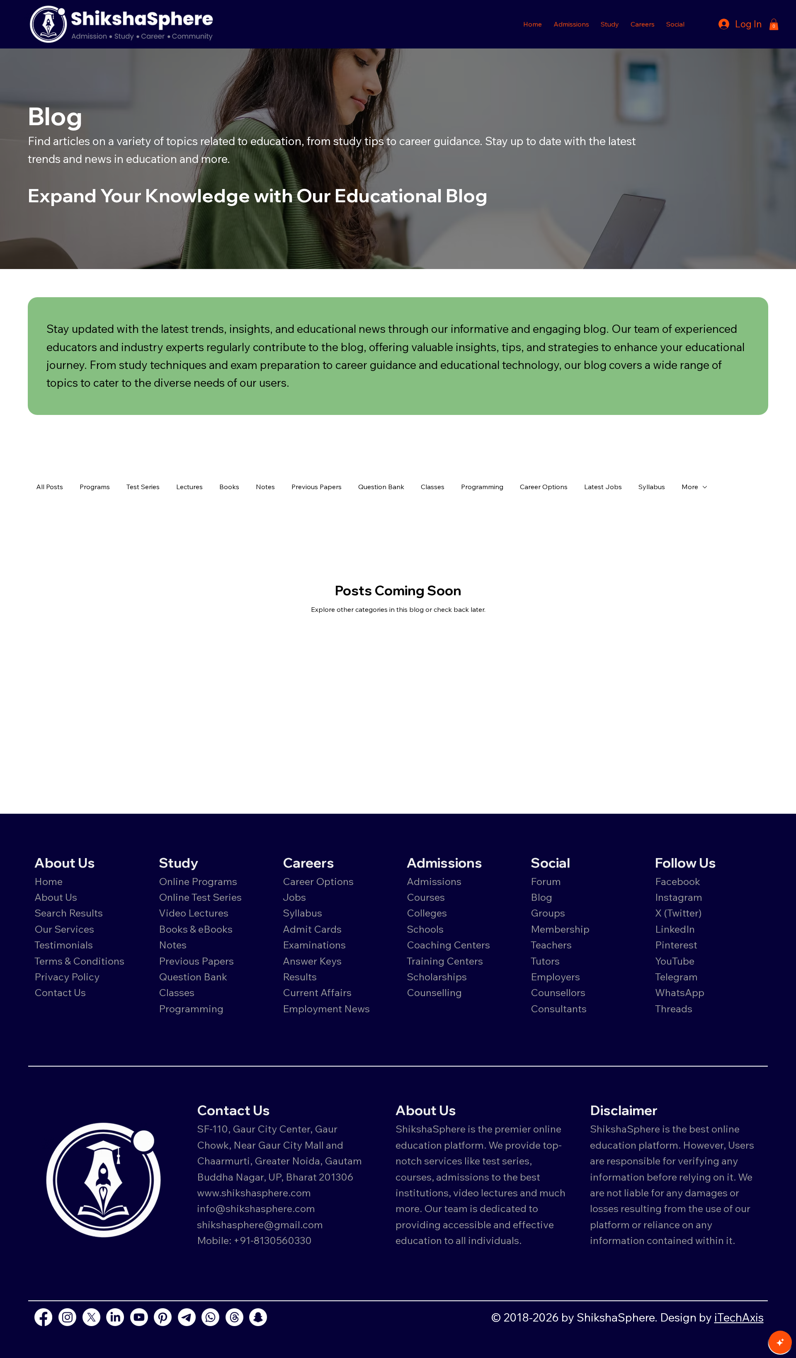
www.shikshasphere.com (254, 1192)
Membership (560, 929)
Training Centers (445, 961)
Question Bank (381, 487)
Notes (265, 487)
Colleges (427, 913)
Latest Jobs (603, 487)
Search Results (68, 913)
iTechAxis (739, 1317)
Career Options (544, 487)
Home (48, 881)
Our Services (64, 929)
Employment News (326, 1008)
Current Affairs (317, 992)
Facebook (677, 881)
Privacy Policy (67, 976)
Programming (482, 487)
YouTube (674, 961)
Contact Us (60, 992)
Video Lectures (193, 913)
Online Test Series (200, 897)
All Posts (49, 487)
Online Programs (198, 881)
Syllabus (651, 487)
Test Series (143, 487)
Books (229, 487)
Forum (546, 881)
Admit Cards (312, 929)
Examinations (314, 944)
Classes (432, 487)
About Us (55, 897)
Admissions (435, 881)
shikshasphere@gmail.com (260, 1224)
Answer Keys (312, 961)
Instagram (678, 897)
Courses (426, 897)
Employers (555, 976)
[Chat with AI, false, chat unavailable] (780, 1342)
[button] (571, 24)
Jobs (294, 897)
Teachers (551, 944)
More (690, 487)
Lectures (189, 487)
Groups (548, 913)
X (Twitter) (678, 913)
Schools (425, 929)
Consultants (559, 1008)
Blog (541, 897)
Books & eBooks (196, 929)
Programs (95, 487)
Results (300, 976)
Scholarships (437, 976)
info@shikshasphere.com (256, 1208)
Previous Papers (316, 487)
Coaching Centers (448, 944)
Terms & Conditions (79, 961)
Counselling (434, 992)
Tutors (545, 961)
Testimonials (63, 944)
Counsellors (558, 992)
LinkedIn (675, 929)
